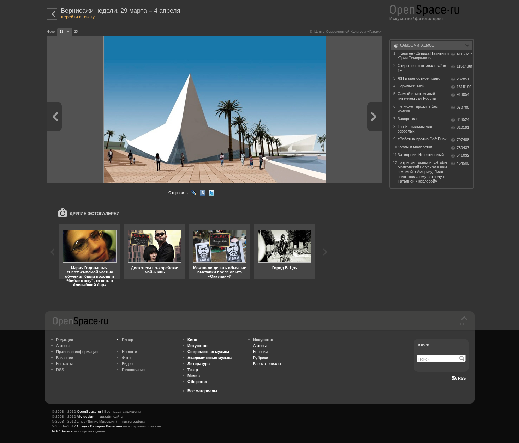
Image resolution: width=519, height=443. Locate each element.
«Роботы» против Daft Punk (422, 139)
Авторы (63, 346)
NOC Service (62, 431)
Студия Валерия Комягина (99, 426)
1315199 (464, 87)
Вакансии (64, 358)
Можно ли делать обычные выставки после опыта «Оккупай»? (219, 272)
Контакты (64, 364)
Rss (462, 378)
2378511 (464, 79)
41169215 (464, 54)
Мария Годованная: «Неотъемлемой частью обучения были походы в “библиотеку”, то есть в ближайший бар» (90, 276)
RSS (60, 370)
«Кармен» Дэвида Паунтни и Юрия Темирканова (423, 55)
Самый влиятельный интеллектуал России (417, 96)
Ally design (85, 416)
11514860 (464, 66)
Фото (126, 358)
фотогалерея (429, 18)
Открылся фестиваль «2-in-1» (422, 67)
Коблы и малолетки (415, 147)
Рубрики (260, 358)
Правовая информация (77, 352)
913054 (463, 94)
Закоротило (408, 119)
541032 (463, 155)
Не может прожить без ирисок (418, 108)
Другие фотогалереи (95, 213)
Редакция (64, 340)
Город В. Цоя (284, 268)
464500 (463, 163)
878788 (463, 107)
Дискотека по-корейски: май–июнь (154, 270)
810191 (463, 127)
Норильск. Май (411, 86)
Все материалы (267, 364)
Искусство (400, 18)
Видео (127, 364)
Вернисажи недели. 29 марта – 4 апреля (120, 10)
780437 (463, 148)
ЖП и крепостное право (419, 78)
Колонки (260, 352)
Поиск (423, 345)
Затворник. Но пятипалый (421, 155)
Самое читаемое (417, 45)
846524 (463, 119)
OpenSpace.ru (89, 411)
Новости (129, 352)
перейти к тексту (78, 16)
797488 (463, 139)
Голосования (133, 370)
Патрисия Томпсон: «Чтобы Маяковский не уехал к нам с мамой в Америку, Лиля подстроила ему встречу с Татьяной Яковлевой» (422, 171)
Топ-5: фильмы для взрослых (415, 128)
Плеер (127, 340)
